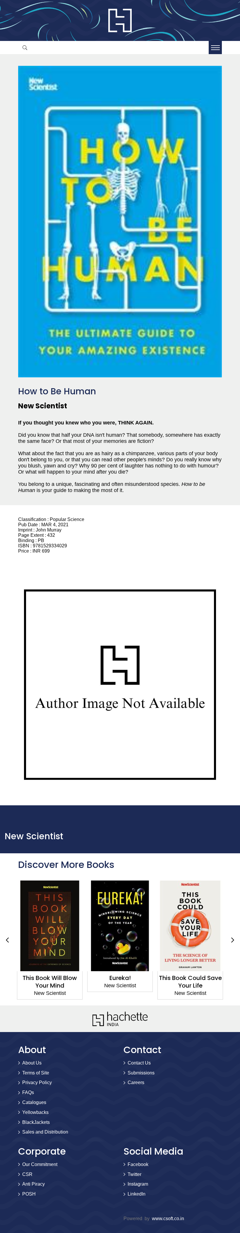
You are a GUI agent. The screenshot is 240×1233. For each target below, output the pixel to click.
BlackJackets (36, 1122)
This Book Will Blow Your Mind (50, 981)
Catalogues (34, 1102)
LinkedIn (136, 1193)
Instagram (138, 1184)
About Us (32, 1062)
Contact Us (139, 1062)
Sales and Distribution (45, 1131)
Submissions (141, 1072)
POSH (29, 1193)
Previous (7, 940)
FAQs (28, 1092)
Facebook (138, 1164)
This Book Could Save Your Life (190, 981)
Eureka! (120, 978)
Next (232, 940)
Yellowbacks (35, 1112)
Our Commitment (39, 1164)
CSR (27, 1174)
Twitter (134, 1174)
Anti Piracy (33, 1184)
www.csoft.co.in (168, 1218)
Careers (136, 1082)
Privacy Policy (37, 1082)
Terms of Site (35, 1072)
